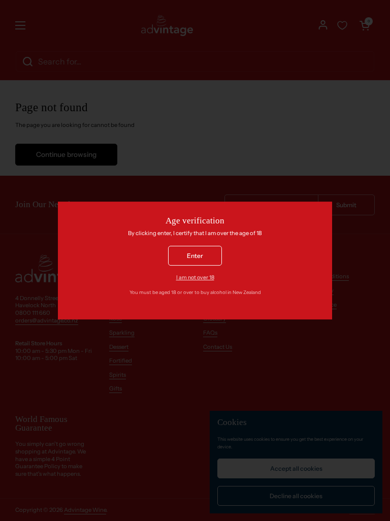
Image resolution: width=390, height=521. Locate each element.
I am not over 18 (195, 278)
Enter (195, 255)
